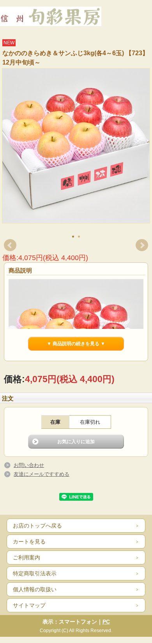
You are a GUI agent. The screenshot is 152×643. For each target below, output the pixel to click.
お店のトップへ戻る (37, 525)
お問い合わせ (29, 465)
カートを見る (29, 541)
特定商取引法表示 (35, 573)
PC (106, 622)
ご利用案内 (26, 557)
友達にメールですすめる (41, 474)
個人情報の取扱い (35, 589)
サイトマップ (29, 605)
